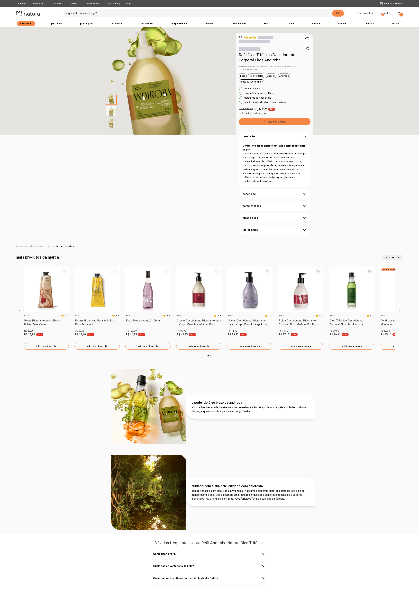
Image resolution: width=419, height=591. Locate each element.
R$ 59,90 (29, 337)
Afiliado (58, 10)
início (18, 253)
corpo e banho (30, 253)
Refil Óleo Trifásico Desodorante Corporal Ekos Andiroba (267, 64)
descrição (249, 142)
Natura (21, 10)
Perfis (74, 10)
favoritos (368, 19)
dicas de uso (250, 224)
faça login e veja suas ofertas (200, 3)
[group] (206, 3)
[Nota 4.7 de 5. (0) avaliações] (265, 44)
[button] (307, 45)
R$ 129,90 (131, 337)
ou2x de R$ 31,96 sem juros (253, 120)
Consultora (39, 10)
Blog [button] (128, 10)
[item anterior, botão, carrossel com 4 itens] (150, 3)
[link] (46, 329)
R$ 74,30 (232, 337)
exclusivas (223, 3)
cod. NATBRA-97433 (248, 76)
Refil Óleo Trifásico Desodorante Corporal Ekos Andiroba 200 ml (267, 73)
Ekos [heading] (26, 322)
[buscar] (338, 20)
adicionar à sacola (46, 353)
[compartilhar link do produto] (307, 54)
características (252, 212)
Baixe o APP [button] (114, 10)
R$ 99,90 (334, 337)
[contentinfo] (64, 322)
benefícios (249, 200)
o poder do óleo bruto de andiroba (216, 524)
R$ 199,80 (131, 452)
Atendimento (93, 10)
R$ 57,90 (79, 337)
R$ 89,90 (181, 337)
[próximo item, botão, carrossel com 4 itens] (262, 3)
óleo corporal (46, 253)
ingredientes (250, 236)
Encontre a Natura (393, 10)
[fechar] (414, 3)
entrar (387, 20)
